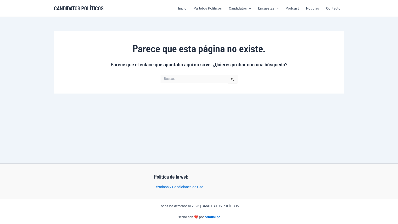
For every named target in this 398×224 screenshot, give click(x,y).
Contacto (333, 8)
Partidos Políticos (208, 8)
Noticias (312, 8)
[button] (249, 8)
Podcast (292, 8)
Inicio (182, 8)
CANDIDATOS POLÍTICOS (78, 8)
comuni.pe (212, 217)
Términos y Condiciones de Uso (178, 187)
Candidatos (238, 8)
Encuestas (266, 8)
